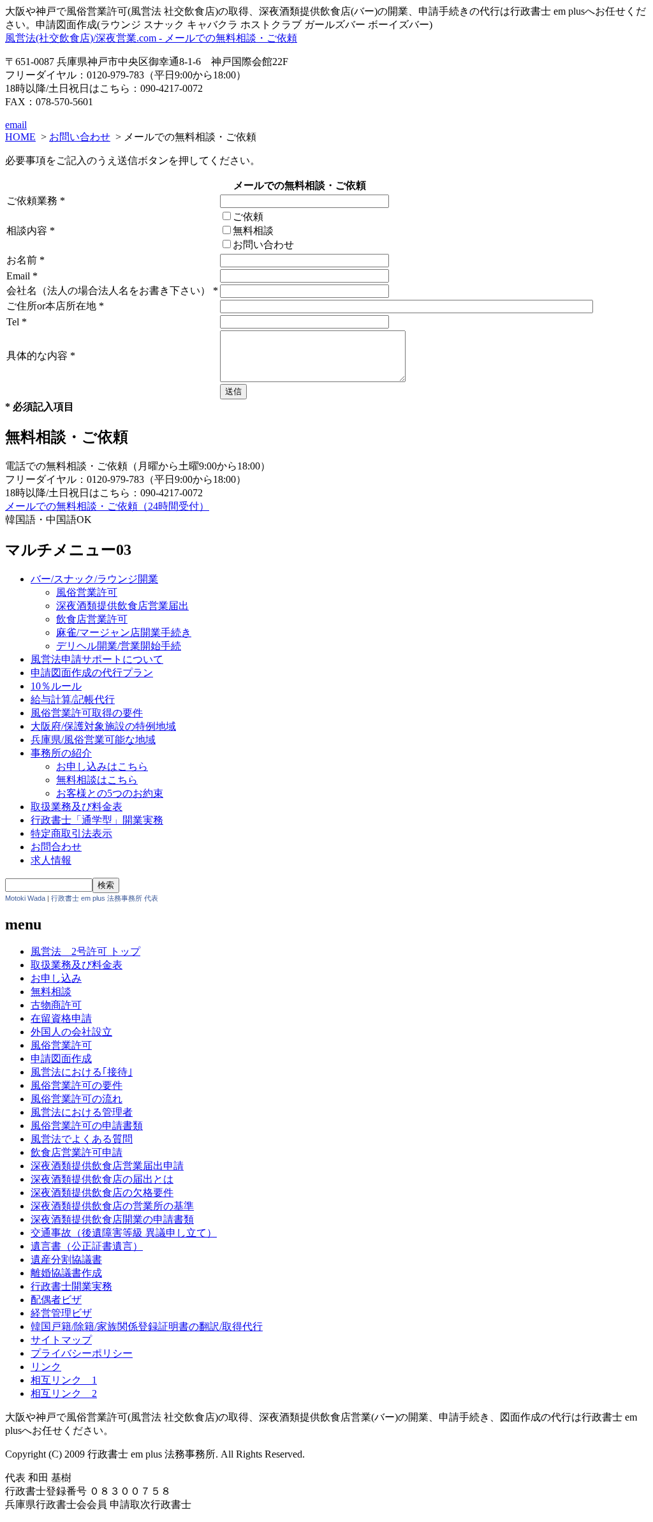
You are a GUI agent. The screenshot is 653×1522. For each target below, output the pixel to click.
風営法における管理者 (82, 1112)
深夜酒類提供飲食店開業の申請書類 (112, 1219)
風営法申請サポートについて (97, 659)
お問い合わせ (79, 136)
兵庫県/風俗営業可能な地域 (93, 739)
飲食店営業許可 (92, 619)
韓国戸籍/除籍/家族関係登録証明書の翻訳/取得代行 (147, 1326)
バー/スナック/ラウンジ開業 (94, 578)
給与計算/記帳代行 (73, 699)
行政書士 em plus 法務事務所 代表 (104, 898)
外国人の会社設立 (71, 1031)
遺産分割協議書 (66, 1259)
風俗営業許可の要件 (76, 1085)
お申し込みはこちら (102, 766)
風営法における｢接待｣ (82, 1072)
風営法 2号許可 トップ (85, 951)
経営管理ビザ (61, 1313)
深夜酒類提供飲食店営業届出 (122, 605)
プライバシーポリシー (82, 1353)
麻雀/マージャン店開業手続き (123, 632)
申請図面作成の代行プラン (92, 672)
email (16, 124)
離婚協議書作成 (66, 1272)
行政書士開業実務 (71, 1286)
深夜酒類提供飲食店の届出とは (102, 1179)
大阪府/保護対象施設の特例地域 (103, 726)
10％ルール (56, 686)
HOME (20, 136)
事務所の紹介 (61, 753)
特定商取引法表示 (71, 833)
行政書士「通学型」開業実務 (97, 820)
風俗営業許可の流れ (76, 1098)
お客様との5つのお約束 (109, 793)
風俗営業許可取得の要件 (87, 712)
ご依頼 (248, 216)
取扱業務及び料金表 (76, 806)
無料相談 (253, 230)
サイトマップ (61, 1339)
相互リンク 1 (64, 1380)
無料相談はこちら (97, 779)
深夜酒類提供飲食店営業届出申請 (107, 1165)
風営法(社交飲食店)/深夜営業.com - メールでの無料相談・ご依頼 (151, 38)
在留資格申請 (61, 1018)
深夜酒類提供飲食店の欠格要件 (102, 1192)
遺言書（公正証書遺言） (87, 1246)
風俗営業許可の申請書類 (87, 1125)
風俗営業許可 (86, 592)
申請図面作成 (61, 1058)
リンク (46, 1366)
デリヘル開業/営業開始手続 (118, 645)
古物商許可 (56, 1005)
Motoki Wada (25, 898)
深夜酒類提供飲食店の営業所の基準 (112, 1206)
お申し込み (56, 978)
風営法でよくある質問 (82, 1139)
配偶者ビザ (56, 1299)
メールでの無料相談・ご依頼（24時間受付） (107, 506)
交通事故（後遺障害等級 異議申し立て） (124, 1232)
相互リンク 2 (64, 1393)
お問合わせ (56, 846)
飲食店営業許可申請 (76, 1152)
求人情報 (51, 860)
